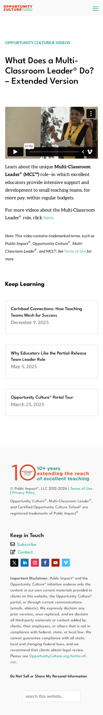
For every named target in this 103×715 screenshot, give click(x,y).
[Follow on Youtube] (56, 563)
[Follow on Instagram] (35, 563)
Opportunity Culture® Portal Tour (42, 398)
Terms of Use (75, 251)
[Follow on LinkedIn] (25, 563)
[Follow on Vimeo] (66, 563)
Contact (25, 552)
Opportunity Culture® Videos (37, 42)
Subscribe (26, 545)
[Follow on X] (14, 563)
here (48, 218)
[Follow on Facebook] (45, 563)
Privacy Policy (23, 493)
